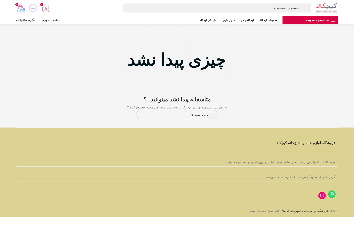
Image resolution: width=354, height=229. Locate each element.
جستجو (213, 116)
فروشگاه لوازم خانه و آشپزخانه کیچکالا (304, 210)
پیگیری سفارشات (25, 20)
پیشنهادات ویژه (50, 20)
